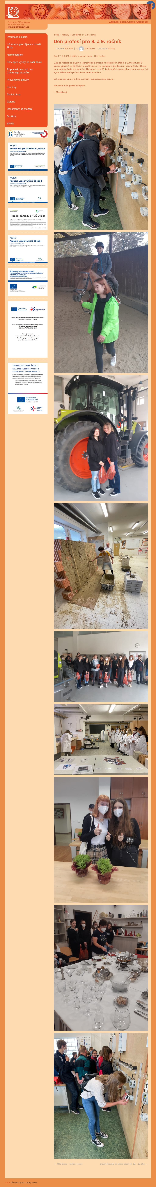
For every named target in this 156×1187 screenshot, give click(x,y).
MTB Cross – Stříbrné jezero (69, 1164)
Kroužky (11, 87)
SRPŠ (10, 123)
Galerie (11, 101)
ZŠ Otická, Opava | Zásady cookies (23, 1182)
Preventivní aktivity (18, 79)
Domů (56, 35)
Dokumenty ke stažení (19, 109)
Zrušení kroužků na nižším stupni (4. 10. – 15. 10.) (122, 1164)
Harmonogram (15, 54)
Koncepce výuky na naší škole (24, 62)
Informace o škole (17, 36)
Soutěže (11, 116)
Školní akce (13, 94)
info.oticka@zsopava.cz (18, 27)
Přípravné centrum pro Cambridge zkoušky (19, 71)
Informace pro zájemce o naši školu (24, 46)
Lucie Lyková (89, 49)
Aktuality (65, 35)
